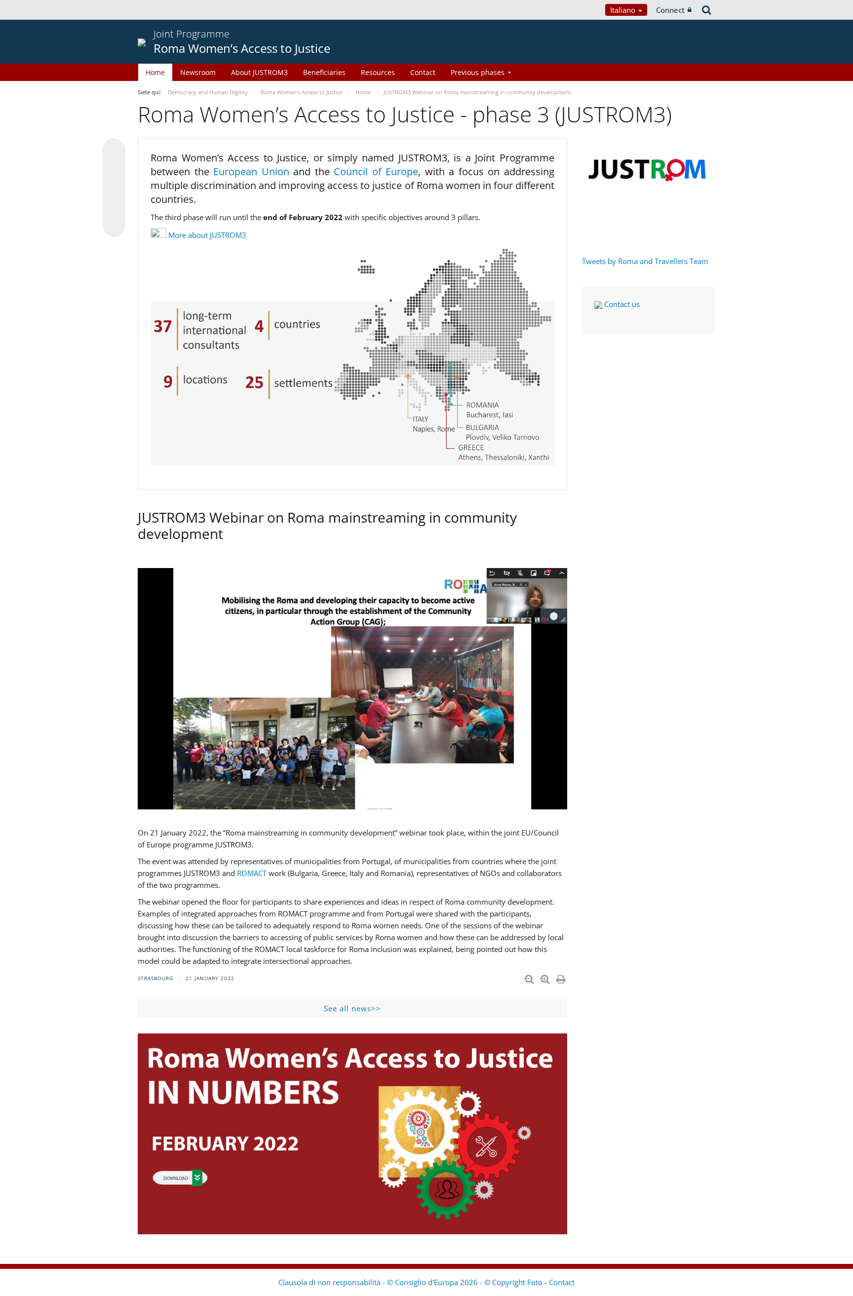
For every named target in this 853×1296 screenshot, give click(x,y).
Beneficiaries (324, 72)
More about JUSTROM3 (207, 235)
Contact (422, 72)
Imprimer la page (561, 977)
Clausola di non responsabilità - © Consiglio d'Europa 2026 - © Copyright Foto (411, 1282)
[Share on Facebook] (114, 188)
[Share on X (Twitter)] (114, 169)
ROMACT (252, 873)
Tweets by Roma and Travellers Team (645, 261)
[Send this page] (114, 225)
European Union (253, 171)
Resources (378, 72)
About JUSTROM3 (259, 72)
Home (155, 72)
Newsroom (198, 72)
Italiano (623, 10)
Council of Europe (376, 171)
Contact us (621, 304)
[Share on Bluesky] (114, 150)
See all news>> (352, 1008)
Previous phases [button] (477, 72)
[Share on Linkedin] (114, 206)
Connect (670, 10)
